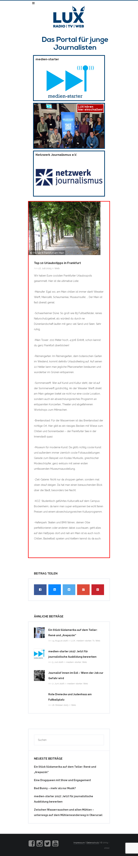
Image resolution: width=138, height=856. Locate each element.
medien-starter (83, 640)
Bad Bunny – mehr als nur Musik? (55, 788)
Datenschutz (92, 842)
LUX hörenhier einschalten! (90, 108)
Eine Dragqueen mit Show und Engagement (62, 780)
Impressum (79, 842)
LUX (73, 640)
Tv (93, 640)
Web (56, 268)
